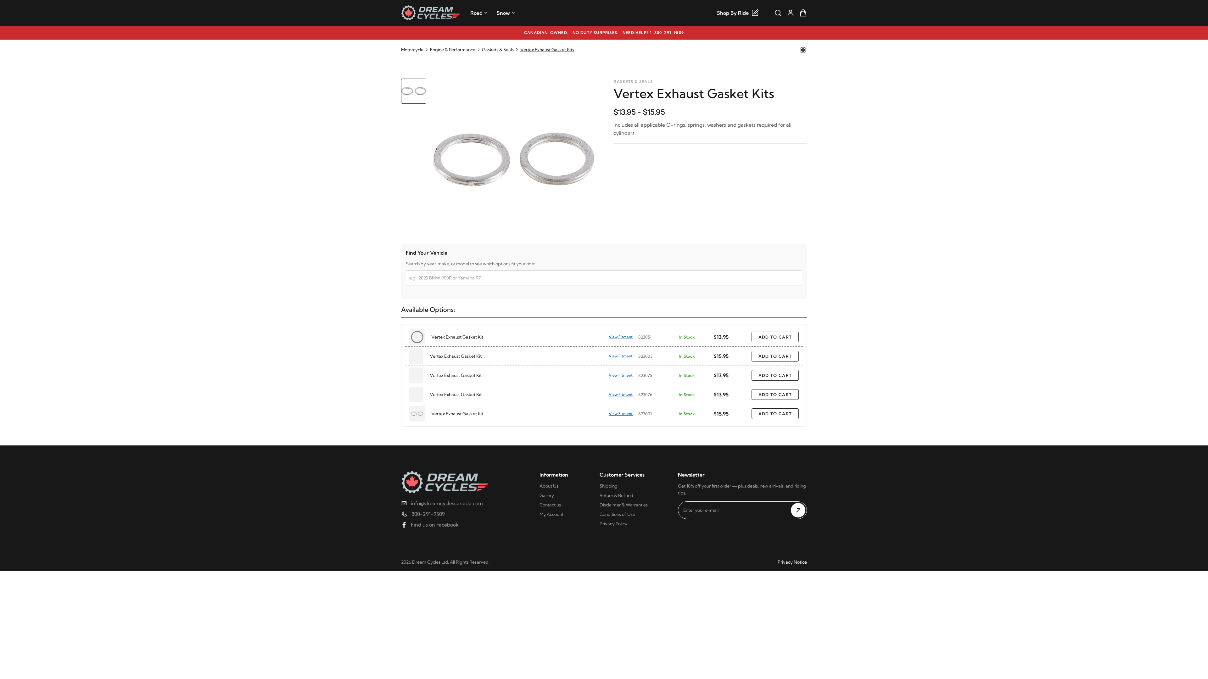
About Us (549, 486)
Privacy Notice (792, 562)
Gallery (547, 495)
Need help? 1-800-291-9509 (653, 32)
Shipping (609, 486)
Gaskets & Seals (498, 49)
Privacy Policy (613, 524)
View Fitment (621, 336)
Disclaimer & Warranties (624, 505)
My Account (551, 514)
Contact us (550, 505)
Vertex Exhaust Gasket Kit (457, 337)
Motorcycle (412, 49)
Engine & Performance (452, 49)
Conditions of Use (617, 514)
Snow (503, 13)
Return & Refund (616, 495)
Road (476, 13)
